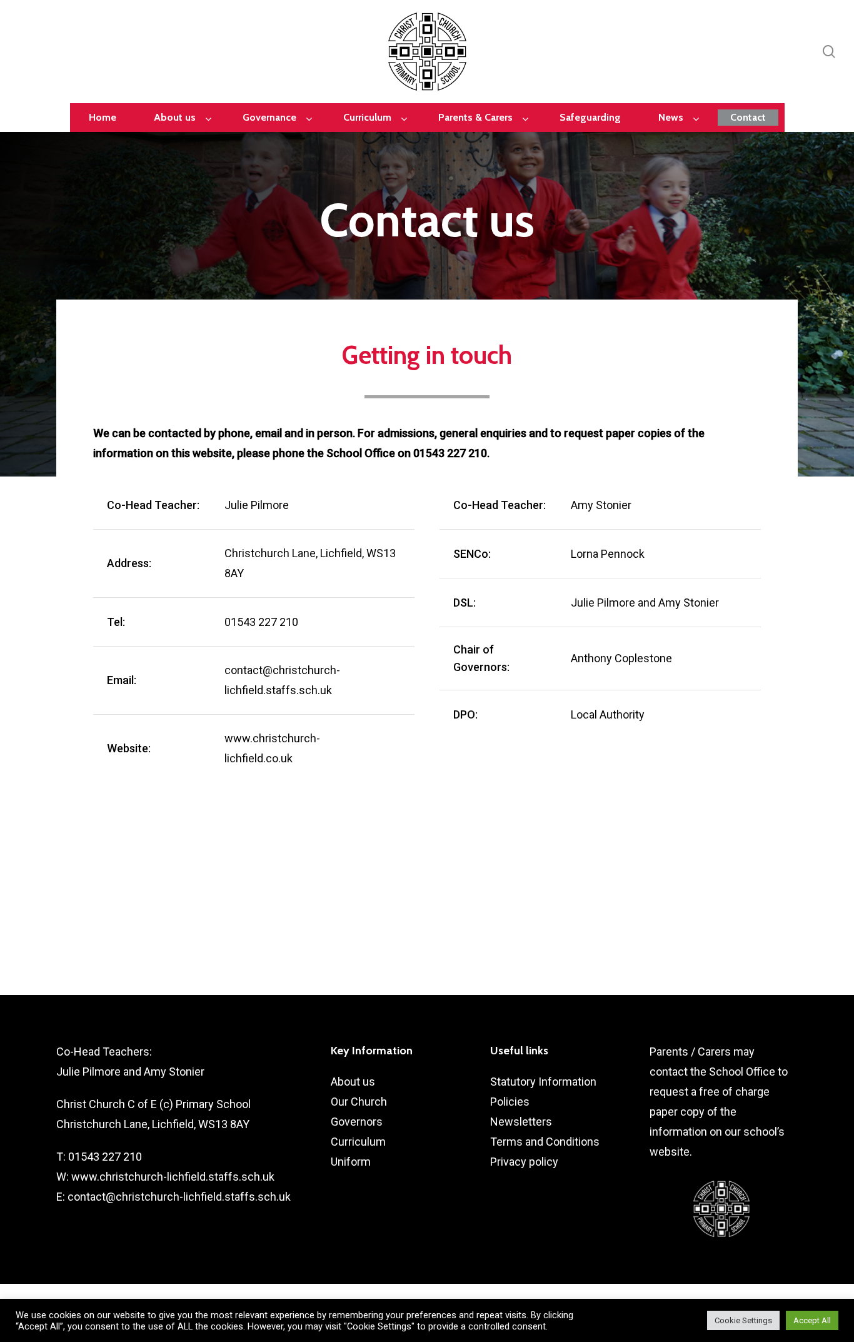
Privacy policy (524, 1161)
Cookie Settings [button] (743, 1320)
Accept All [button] (812, 1320)
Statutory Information (543, 1081)
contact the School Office (712, 1071)
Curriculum (358, 1141)
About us (353, 1081)
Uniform (351, 1161)
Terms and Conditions (545, 1141)
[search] (828, 51)
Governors (357, 1121)
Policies (510, 1101)
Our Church (359, 1101)
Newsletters (521, 1121)
